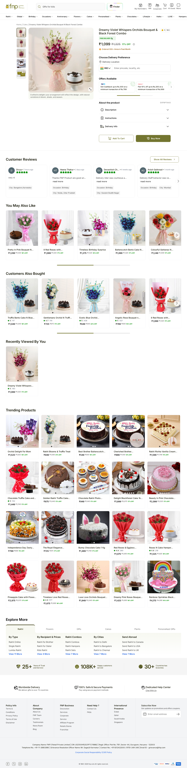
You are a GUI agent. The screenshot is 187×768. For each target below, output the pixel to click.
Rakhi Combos (72, 642)
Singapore (118, 722)
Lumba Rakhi (15, 650)
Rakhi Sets (70, 650)
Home (19, 24)
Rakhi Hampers (72, 646)
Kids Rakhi (42, 650)
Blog (35, 729)
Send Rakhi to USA (131, 646)
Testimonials (38, 722)
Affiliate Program (67, 723)
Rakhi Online (15, 642)
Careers (36, 719)
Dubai (116, 712)
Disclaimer (10, 723)
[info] (133, 44)
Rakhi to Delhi (100, 642)
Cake (26, 24)
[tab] (20, 629)
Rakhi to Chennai (102, 650)
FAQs (89, 712)
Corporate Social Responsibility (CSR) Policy (93, 752)
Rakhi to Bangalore (103, 646)
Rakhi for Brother (45, 642)
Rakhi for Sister (44, 646)
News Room (38, 726)
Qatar (116, 715)
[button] (9, 16)
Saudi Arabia (119, 719)
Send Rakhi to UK (130, 650)
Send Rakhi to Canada (132, 642)
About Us (36, 712)
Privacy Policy (12, 716)
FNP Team (37, 715)
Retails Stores (65, 726)
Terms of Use (11, 719)
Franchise (64, 730)
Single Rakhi (14, 646)
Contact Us (91, 709)
